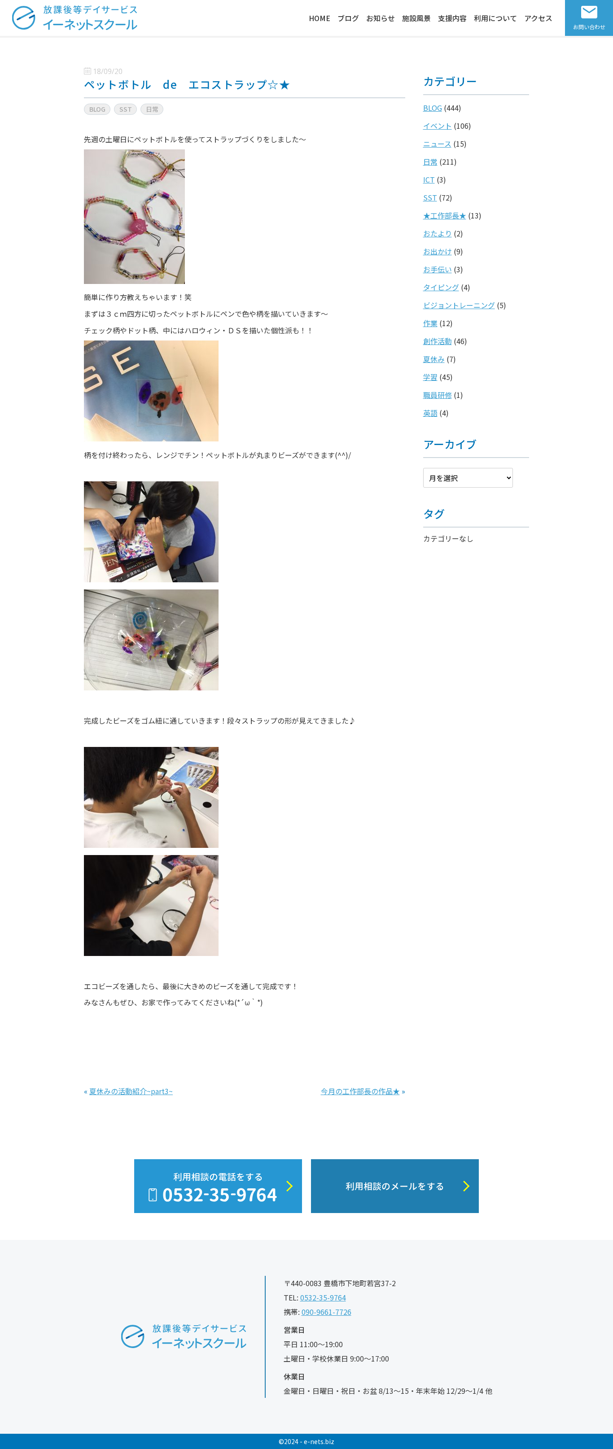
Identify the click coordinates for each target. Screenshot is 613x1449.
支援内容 (452, 18)
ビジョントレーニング (459, 305)
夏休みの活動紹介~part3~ (131, 1091)
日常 (430, 161)
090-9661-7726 (326, 1311)
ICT (429, 179)
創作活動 (437, 341)
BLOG (432, 107)
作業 (430, 323)
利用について (495, 18)
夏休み (434, 359)
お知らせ (380, 18)
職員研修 (437, 394)
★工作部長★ (444, 215)
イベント (437, 125)
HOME (319, 18)
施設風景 (416, 18)
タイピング (441, 287)
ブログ (348, 18)
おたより (437, 233)
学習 (430, 376)
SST (430, 197)
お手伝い (437, 269)
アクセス (538, 18)
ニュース (437, 143)
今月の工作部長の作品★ (360, 1091)
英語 (430, 412)
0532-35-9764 (323, 1297)
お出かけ (437, 251)
